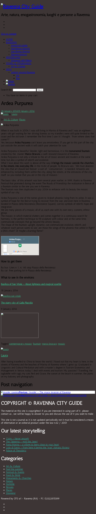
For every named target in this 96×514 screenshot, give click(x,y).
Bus (18, 78)
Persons (10, 487)
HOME (9, 39)
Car (18, 75)
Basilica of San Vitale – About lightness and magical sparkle (31, 284)
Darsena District (19, 54)
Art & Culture (18, 66)
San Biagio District (20, 51)
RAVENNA (11, 42)
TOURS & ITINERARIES (18, 63)
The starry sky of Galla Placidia (17, 302)
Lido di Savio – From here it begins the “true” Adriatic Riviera (37, 447)
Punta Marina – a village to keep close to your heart (32, 444)
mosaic (61, 343)
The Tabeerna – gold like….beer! (22, 441)
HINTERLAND (13, 57)
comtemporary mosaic (20, 343)
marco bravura (49, 343)
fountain (37, 343)
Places (22, 119)
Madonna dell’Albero (21, 60)
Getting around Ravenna (23, 72)
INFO (9, 69)
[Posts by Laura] (4, 114)
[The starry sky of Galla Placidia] (19, 336)
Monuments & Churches (18, 478)
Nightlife (10, 484)
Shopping (11, 493)
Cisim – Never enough (17, 438)
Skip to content (8, 33)
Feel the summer (14, 469)
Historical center (19, 45)
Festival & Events (15, 472)
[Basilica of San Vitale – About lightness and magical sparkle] (11, 295)
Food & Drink (13, 475)
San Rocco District (20, 48)
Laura (14, 114)
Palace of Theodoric (16, 450)
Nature (9, 481)
